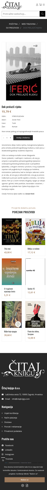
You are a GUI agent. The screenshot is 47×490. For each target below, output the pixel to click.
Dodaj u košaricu (23, 138)
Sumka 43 (31, 288)
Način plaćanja (10, 417)
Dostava (7, 422)
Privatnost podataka (13, 431)
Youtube (9, 459)
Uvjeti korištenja (11, 413)
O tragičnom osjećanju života (9, 290)
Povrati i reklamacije (13, 426)
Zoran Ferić (29, 194)
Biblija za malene (33, 248)
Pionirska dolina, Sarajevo (33, 333)
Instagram (9, 454)
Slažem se (25, 480)
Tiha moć (7, 248)
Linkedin (8, 450)
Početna (13, 24)
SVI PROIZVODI (12, 28)
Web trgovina (28, 24)
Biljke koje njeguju (10, 331)
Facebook (9, 445)
